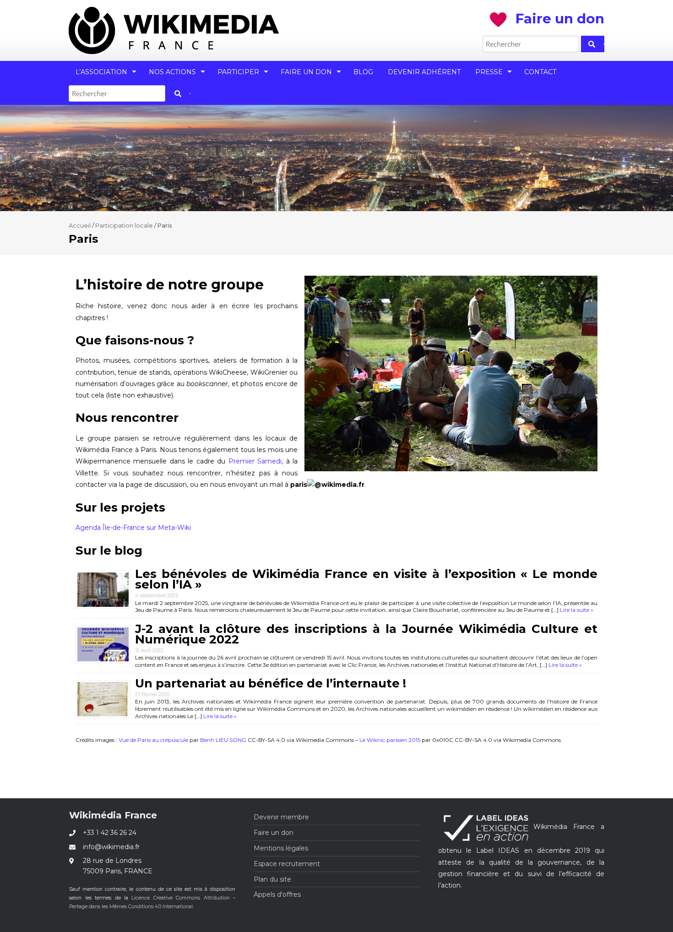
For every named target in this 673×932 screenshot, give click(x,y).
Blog (363, 72)
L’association (101, 72)
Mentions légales (281, 848)
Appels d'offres (277, 894)
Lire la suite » (576, 609)
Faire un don (306, 72)
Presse (489, 72)
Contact (540, 72)
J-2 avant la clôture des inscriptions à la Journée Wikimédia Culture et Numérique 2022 (366, 634)
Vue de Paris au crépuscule (153, 739)
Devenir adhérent (424, 72)
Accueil (80, 225)
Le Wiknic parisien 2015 (389, 739)
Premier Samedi (255, 461)
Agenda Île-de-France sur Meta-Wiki (133, 527)
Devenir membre (281, 817)
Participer (238, 72)
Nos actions (172, 72)
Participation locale (124, 225)
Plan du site (272, 879)
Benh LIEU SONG (223, 739)
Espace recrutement (287, 864)
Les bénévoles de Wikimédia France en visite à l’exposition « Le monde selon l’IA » (366, 579)
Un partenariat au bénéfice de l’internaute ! (270, 683)
